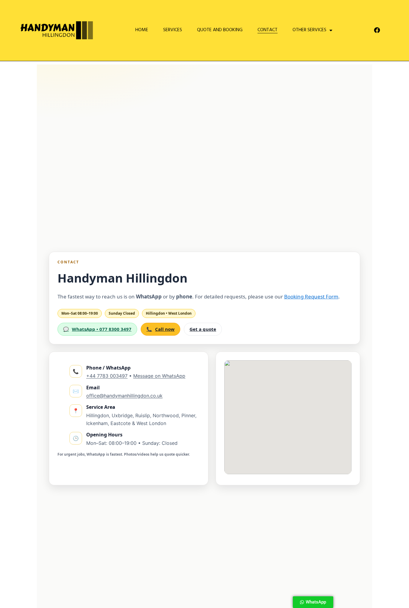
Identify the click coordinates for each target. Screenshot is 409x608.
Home (141, 30)
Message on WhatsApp (159, 376)
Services (172, 30)
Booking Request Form (311, 296)
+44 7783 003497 (107, 376)
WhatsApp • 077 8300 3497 (97, 329)
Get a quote (203, 329)
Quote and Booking (220, 30)
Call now (160, 329)
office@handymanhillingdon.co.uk (124, 396)
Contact (267, 30)
